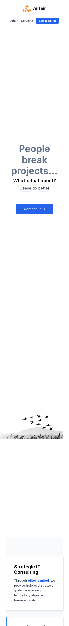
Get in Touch (47, 21)
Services (27, 21)
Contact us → (34, 209)
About (14, 21)
